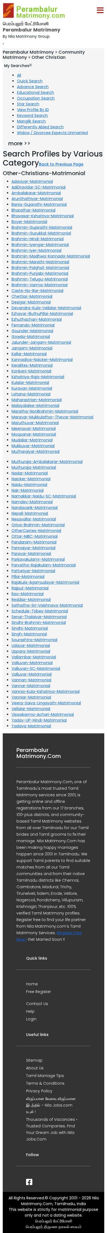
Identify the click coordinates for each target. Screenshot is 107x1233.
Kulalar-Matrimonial (30, 382)
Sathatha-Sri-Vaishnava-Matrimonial (47, 605)
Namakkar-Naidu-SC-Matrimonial (44, 496)
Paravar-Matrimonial (31, 553)
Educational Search (35, 92)
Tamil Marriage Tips (45, 1075)
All (19, 75)
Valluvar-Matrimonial (32, 674)
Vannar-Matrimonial (31, 685)
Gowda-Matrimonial (31, 336)
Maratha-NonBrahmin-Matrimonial (45, 411)
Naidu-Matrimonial (29, 484)
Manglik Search (31, 121)
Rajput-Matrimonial (30, 588)
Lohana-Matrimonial (31, 394)
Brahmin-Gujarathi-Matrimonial (42, 227)
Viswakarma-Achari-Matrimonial (43, 714)
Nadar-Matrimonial (30, 473)
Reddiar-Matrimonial (31, 599)
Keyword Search (32, 115)
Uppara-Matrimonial (31, 651)
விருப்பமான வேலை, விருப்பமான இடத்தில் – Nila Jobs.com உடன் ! (51, 1105)
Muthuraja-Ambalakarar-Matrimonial (47, 461)
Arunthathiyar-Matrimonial (37, 198)
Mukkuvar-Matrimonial (33, 445)
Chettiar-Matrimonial (32, 296)
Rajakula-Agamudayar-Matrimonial (45, 582)
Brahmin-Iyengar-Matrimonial (40, 244)
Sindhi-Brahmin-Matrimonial (39, 622)
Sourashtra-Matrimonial (34, 639)
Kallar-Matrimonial (29, 354)
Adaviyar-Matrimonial (32, 181)
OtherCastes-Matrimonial (36, 530)
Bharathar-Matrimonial (33, 210)
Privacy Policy (39, 1091)
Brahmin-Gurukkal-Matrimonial (41, 233)
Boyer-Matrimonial (29, 221)
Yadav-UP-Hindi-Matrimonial (39, 720)
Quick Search (30, 81)
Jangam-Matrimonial (32, 348)
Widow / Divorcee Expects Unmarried (52, 132)
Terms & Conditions (45, 1083)
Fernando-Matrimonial (33, 325)
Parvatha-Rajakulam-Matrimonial (44, 565)
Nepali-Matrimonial (30, 513)
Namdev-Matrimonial (32, 502)
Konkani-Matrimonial (31, 371)
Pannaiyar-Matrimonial (33, 548)
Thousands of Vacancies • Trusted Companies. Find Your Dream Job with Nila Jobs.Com (51, 1129)
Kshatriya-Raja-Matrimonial (38, 377)
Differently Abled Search (40, 127)
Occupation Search (36, 98)
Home (32, 984)
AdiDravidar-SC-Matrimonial (39, 187)
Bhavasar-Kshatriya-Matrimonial (43, 216)
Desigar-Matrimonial (31, 302)
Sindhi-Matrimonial (30, 628)
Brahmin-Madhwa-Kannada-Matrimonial (51, 256)
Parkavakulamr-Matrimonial (38, 559)
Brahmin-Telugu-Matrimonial (40, 279)
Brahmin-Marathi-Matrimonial (40, 262)
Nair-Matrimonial (28, 490)
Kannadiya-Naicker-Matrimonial (42, 359)
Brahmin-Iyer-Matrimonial (36, 250)
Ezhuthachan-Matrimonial (37, 319)
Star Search (28, 104)
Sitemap (34, 1060)
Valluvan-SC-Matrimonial (36, 668)
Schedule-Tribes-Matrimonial (40, 611)
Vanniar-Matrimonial (31, 697)
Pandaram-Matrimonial (34, 542)
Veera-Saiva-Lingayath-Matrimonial (46, 703)
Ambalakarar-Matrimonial (36, 193)
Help (30, 1011)
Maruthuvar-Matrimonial (35, 423)
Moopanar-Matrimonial (34, 434)
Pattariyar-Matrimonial (33, 571)
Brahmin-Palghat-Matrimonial (40, 267)
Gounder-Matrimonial (32, 331)
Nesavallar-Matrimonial (34, 519)
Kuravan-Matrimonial (32, 388)
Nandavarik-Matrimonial (35, 507)
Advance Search (33, 86)
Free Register (38, 991)
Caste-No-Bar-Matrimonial (37, 290)
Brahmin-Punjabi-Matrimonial (40, 273)
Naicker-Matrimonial (31, 479)
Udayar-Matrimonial (31, 645)
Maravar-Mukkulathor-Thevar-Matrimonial (52, 417)
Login (31, 1019)
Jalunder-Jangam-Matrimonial (41, 342)
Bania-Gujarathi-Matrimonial (39, 204)
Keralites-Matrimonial (32, 365)
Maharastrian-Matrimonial (37, 400)
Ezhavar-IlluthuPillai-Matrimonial (42, 313)
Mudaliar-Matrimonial (32, 440)
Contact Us (37, 1003)
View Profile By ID (33, 109)
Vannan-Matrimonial (31, 680)
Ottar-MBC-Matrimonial (35, 536)
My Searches (16, 65)
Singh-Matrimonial (29, 634)
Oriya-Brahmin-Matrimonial (38, 525)
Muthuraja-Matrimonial (34, 467)
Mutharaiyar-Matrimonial (36, 451)
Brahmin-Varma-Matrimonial (39, 285)
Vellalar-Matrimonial (31, 708)
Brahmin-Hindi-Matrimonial (38, 239)
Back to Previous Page (61, 164)
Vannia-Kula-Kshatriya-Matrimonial (46, 691)
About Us (35, 1068)
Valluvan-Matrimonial (32, 662)
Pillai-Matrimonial (28, 576)
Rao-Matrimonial (28, 594)
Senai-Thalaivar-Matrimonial (39, 617)
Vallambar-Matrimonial (34, 657)
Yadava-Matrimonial (31, 726)
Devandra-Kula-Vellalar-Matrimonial (46, 308)
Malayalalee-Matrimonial (35, 405)
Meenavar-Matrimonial (34, 428)
